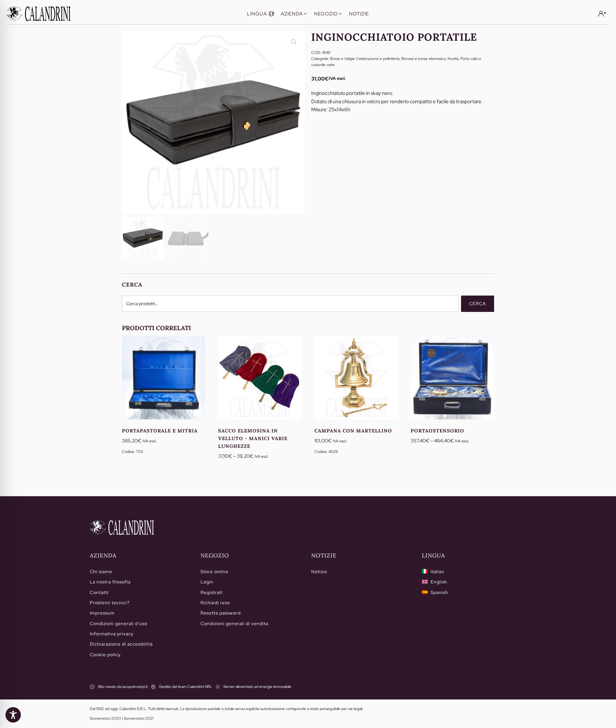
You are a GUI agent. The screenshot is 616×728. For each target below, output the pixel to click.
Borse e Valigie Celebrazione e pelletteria (364, 58)
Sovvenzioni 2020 (105, 718)
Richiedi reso (215, 603)
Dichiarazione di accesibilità (121, 644)
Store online (214, 571)
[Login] (602, 13)
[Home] (122, 527)
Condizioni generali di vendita (234, 623)
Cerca (477, 303)
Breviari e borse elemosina (423, 58)
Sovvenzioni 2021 (138, 718)
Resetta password (221, 613)
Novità (453, 58)
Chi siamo (101, 571)
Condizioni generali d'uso (118, 623)
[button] (261, 13)
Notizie (319, 571)
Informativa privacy (111, 634)
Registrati (212, 592)
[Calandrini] (38, 13)
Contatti (99, 592)
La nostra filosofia (110, 582)
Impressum (102, 613)
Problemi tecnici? (110, 603)
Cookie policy (105, 654)
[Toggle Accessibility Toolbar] (13, 715)
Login (207, 582)
